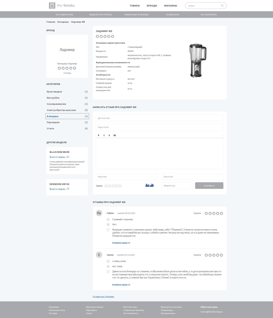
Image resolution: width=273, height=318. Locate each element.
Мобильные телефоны (137, 14)
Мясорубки (67, 98)
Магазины (170, 5)
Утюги (67, 128)
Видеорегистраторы (101, 14)
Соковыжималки (67, 104)
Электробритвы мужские (67, 110)
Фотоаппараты (209, 14)
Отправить (209, 185)
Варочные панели (94, 307)
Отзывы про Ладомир (103, 296)
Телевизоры (172, 14)
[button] (98, 135)
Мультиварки (67, 91)
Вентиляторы (130, 307)
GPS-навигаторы (64, 14)
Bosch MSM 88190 (67, 160)
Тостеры (53, 313)
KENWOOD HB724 (67, 187)
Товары (135, 5)
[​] (160, 153)
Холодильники (168, 313)
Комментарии (119, 242)
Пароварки (67, 122)
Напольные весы (57, 310)
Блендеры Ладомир (67, 56)
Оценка (99, 185)
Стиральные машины (134, 310)
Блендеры (67, 116)
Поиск (222, 5)
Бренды (152, 5)
